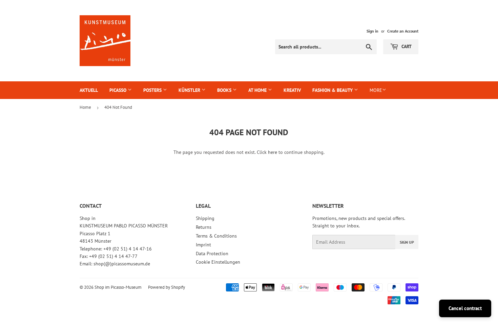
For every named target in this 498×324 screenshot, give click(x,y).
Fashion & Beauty (333, 90)
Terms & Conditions (216, 236)
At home (258, 90)
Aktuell (89, 90)
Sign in (372, 31)
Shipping (205, 218)
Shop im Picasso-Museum (118, 287)
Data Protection (212, 253)
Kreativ (292, 90)
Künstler (190, 90)
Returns (203, 227)
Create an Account (402, 31)
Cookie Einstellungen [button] (218, 262)
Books (225, 90)
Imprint (203, 245)
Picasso (118, 90)
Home (85, 107)
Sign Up (407, 242)
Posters (153, 90)
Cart (406, 46)
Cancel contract (465, 308)
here (272, 152)
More (376, 90)
